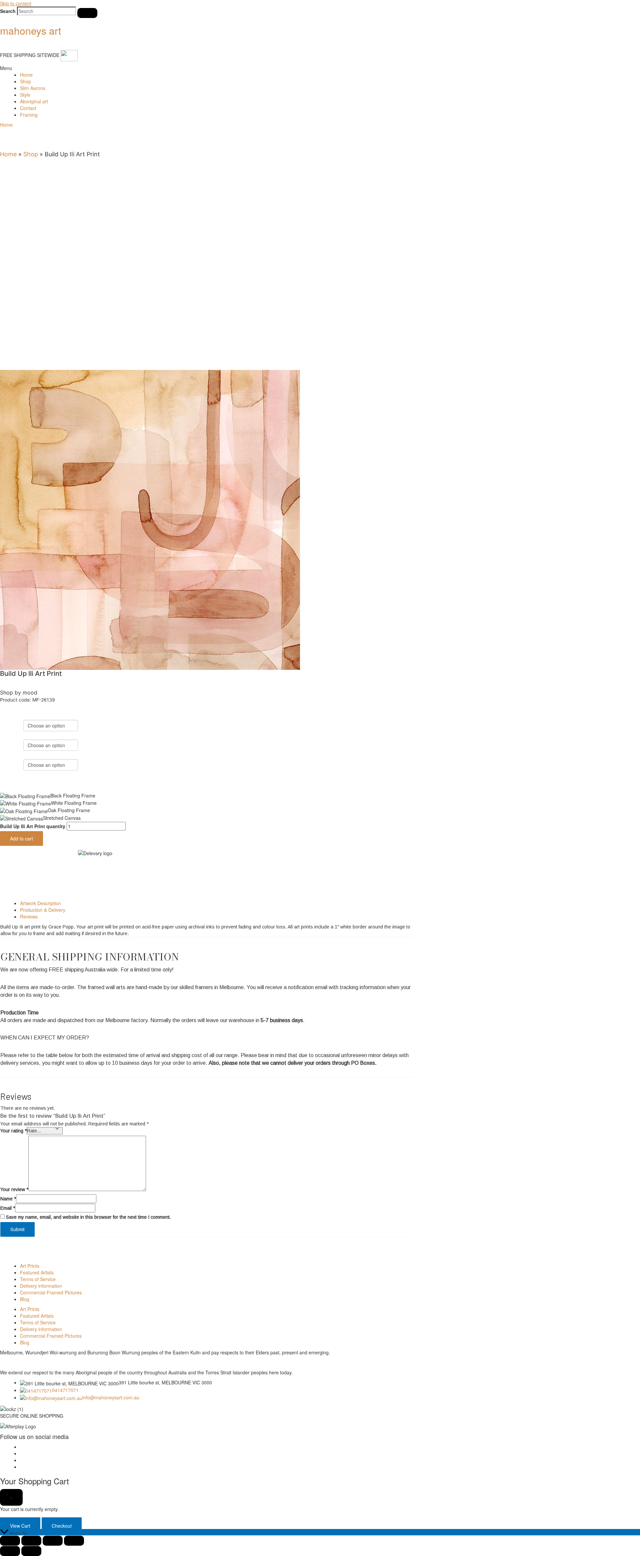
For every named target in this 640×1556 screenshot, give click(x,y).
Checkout (62, 1525)
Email (7, 1208)
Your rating (13, 1130)
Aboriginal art (34, 101)
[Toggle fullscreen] (31, 1541)
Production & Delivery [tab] (42, 909)
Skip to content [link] (15, 3)
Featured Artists (37, 1272)
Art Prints (29, 1265)
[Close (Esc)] (74, 1541)
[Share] (53, 1541)
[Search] (87, 13)
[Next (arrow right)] (31, 1551)
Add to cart (21, 838)
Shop (25, 81)
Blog (24, 1299)
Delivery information (41, 1285)
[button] (320, 68)
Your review (14, 1189)
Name (8, 1198)
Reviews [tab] (29, 916)
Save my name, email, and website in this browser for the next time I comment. (88, 1217)
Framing (29, 114)
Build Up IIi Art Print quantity (32, 826)
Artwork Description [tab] (40, 903)
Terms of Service (38, 1279)
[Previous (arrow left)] (10, 1551)
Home (26, 74)
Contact (28, 108)
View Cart (20, 1525)
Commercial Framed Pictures (51, 1292)
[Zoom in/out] (10, 1541)
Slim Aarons (32, 88)
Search (8, 11)
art (30, 30)
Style (25, 94)
